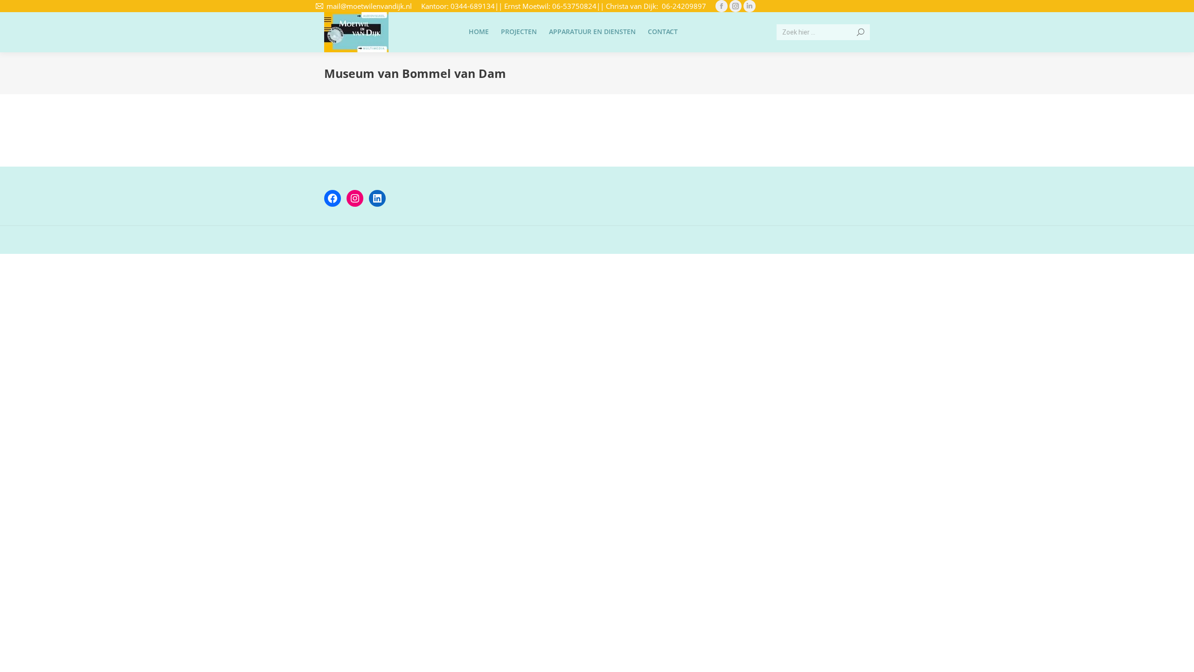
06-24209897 (684, 6)
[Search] (860, 32)
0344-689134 (473, 6)
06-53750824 (574, 6)
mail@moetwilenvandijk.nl (369, 6)
